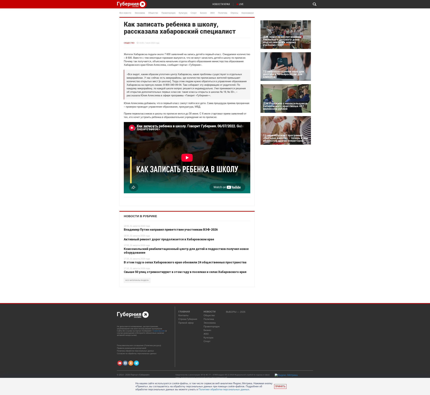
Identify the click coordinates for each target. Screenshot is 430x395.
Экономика (140, 12)
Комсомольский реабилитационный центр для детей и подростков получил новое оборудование (186, 250)
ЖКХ (212, 12)
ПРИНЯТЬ (280, 386)
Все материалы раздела (137, 280)
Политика (222, 12)
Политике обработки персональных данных (224, 389)
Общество (153, 12)
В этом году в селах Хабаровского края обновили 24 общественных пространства (185, 262)
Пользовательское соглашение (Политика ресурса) (139, 345)
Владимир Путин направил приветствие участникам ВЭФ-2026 (171, 229)
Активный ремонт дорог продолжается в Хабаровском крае (169, 239)
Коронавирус (248, 12)
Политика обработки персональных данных (135, 351)
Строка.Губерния (187, 319)
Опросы (234, 12)
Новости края (221, 4)
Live (241, 4)
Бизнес (203, 12)
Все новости (125, 12)
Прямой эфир (186, 323)
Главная (184, 312)
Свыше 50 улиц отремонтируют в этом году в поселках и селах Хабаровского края (185, 272)
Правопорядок (168, 12)
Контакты (183, 315)
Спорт (194, 12)
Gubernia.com (159, 331)
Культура (183, 12)
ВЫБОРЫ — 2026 (235, 312)
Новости (210, 312)
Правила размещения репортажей (131, 348)
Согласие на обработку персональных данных (137, 353)
